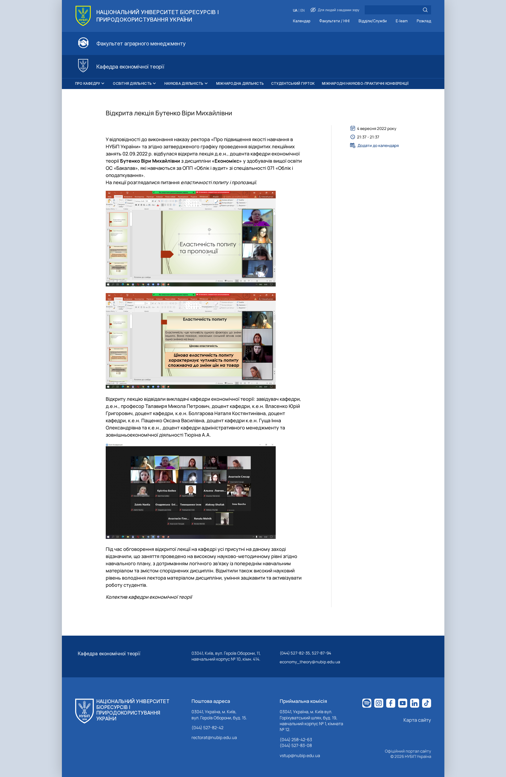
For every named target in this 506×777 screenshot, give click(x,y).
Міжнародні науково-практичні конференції (365, 83)
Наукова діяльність (183, 83)
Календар (301, 21)
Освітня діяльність (132, 83)
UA (295, 10)
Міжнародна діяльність (240, 83)
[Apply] (425, 9)
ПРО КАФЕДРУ (87, 83)
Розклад (424, 21)
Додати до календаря (378, 145)
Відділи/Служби (373, 21)
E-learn (402, 21)
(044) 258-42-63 (296, 739)
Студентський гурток (292, 83)
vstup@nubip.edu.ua (300, 755)
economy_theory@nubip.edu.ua (310, 662)
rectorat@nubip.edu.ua (214, 737)
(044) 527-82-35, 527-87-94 (305, 653)
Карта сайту (417, 719)
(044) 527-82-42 (207, 727)
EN (302, 10)
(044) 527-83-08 (296, 745)
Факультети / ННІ (334, 21)
